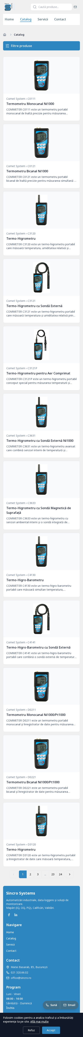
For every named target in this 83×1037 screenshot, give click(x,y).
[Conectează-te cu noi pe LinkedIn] (16, 914)
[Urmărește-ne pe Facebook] (9, 914)
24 (60, 874)
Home (9, 19)
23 (52, 874)
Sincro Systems (20, 893)
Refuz (31, 1030)
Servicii (43, 19)
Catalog (25, 19)
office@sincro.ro (21, 978)
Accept (51, 1030)
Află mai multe (39, 1021)
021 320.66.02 (19, 972)
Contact (60, 19)
